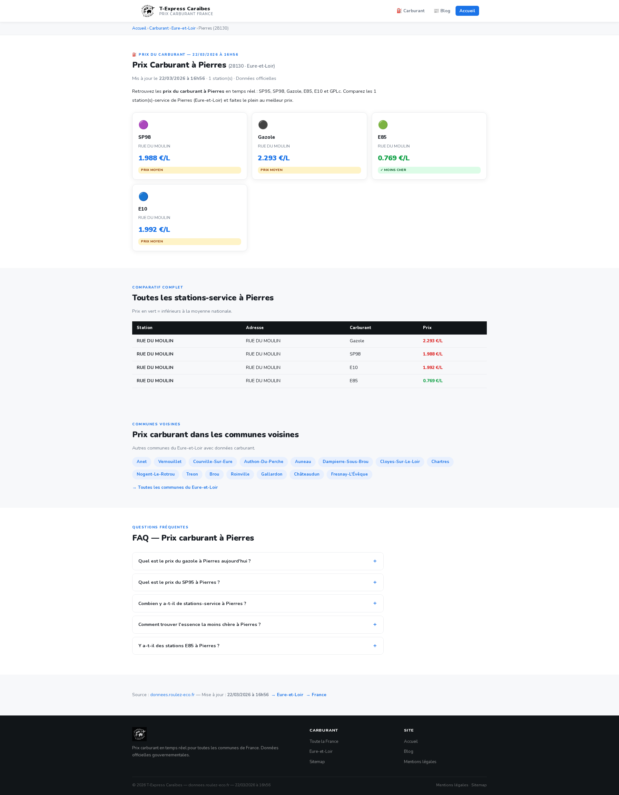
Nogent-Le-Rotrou (156, 474)
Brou (214, 474)
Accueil (467, 11)
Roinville (240, 474)
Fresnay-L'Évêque (349, 474)
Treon (192, 474)
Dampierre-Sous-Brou (345, 462)
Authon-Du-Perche (263, 462)
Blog (408, 751)
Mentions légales (420, 762)
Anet (142, 462)
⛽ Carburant (411, 11)
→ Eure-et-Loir (287, 695)
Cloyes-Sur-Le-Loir (400, 462)
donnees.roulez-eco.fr (172, 695)
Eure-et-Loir (184, 28)
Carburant (159, 28)
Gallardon (271, 474)
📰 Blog (442, 11)
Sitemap (317, 762)
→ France (316, 695)
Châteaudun (306, 474)
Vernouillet (170, 462)
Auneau (303, 462)
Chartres (440, 462)
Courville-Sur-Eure (212, 462)
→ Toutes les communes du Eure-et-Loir (175, 487)
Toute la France (324, 741)
